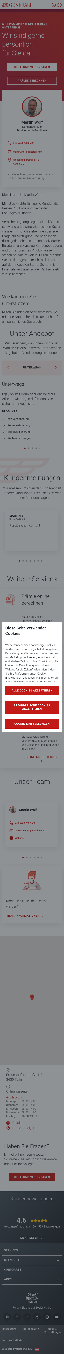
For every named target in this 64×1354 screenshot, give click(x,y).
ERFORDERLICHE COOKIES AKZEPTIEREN (32, 707)
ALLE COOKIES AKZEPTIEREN (32, 690)
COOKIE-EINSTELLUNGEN (32, 723)
